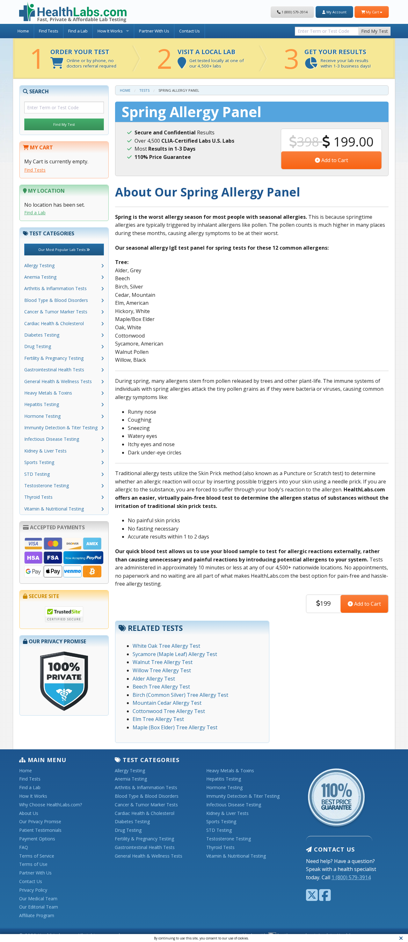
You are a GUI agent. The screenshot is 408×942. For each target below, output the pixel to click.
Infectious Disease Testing (51, 439)
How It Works (110, 31)
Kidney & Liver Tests (45, 451)
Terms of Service (36, 856)
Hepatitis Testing (41, 404)
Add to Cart (334, 160)
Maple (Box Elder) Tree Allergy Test (175, 727)
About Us (28, 813)
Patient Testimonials (40, 830)
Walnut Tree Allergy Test (163, 662)
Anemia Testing (40, 277)
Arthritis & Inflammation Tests (55, 288)
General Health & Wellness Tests (58, 381)
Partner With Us (154, 31)
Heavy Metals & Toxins (48, 393)
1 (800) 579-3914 (294, 12)
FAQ (23, 847)
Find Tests (48, 31)
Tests (144, 90)
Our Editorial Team (38, 907)
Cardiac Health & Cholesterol (54, 323)
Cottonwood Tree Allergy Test (169, 711)
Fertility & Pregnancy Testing (54, 358)
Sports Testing (39, 462)
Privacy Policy (33, 890)
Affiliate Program (36, 915)
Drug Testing (37, 346)
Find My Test (374, 31)
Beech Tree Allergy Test (161, 686)
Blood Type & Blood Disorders (56, 300)
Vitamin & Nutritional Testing (54, 509)
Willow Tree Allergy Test (162, 670)
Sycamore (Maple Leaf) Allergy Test (175, 654)
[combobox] (327, 30)
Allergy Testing (39, 265)
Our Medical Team (38, 899)
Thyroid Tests (38, 497)
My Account (335, 12)
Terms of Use (33, 864)
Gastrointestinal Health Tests (54, 370)
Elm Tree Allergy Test (158, 719)
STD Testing (37, 474)
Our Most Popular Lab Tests (62, 249)
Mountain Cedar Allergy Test (167, 702)
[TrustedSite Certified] (64, 614)
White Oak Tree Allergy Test (166, 645)
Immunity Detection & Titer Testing (61, 428)
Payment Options (37, 839)
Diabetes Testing (41, 335)
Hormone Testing (42, 416)
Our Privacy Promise (40, 821)
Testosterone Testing (46, 485)
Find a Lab (78, 31)
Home (23, 31)
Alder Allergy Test (154, 678)
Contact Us (189, 31)
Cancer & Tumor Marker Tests (55, 312)
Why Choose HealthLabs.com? (50, 805)
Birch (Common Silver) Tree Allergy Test (180, 694)
